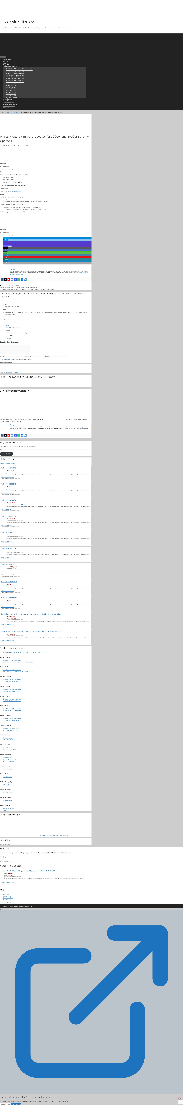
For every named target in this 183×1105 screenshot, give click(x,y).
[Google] (12, 279)
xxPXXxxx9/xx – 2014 (11, 88)
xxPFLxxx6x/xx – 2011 (11, 94)
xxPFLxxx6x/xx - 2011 (13, 285)
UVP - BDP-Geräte (8, 785)
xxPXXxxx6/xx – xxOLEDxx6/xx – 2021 (15, 76)
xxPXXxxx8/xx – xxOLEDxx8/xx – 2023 (15, 73)
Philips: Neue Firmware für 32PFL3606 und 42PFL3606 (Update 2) (19, 287)
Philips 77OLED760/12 (9, 516)
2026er (2, 463)
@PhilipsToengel (16, 191)
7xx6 (4, 810)
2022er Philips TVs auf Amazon (12, 701)
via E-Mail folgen (6, 453)
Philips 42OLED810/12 (9, 532)
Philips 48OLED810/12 (9, 548)
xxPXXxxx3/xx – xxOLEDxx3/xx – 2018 (15, 82)
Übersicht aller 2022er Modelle (12, 699)
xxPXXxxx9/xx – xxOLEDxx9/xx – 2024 (15, 71)
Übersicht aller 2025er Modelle (12, 670)
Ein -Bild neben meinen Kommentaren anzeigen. (17, 359)
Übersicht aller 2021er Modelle (11, 709)
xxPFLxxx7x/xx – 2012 (11, 92)
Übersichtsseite (7, 738)
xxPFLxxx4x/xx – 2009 (11, 97)
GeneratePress (29, 906)
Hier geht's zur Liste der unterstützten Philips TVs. (54, 835)
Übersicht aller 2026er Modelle (12, 660)
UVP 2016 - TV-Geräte (9, 759)
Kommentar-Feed (8, 898)
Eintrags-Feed (7, 896)
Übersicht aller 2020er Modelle (12, 718)
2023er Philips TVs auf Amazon (12, 691)
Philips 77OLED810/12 (9, 598)
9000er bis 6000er (8, 808)
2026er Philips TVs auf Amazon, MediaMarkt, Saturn (18, 662)
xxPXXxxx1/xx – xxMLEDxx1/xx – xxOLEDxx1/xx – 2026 (19, 68)
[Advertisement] (91, 43)
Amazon (82, 272)
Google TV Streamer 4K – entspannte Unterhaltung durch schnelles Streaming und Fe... (31, 614)
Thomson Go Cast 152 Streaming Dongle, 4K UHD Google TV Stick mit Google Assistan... (32, 631)
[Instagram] (15, 279)
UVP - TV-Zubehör (8, 761)
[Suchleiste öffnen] (1, 55)
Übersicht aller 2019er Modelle (12, 728)
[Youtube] (9, 279)
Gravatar (6, 359)
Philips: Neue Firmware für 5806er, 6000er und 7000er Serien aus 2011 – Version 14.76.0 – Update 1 (28, 289)
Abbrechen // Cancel (5, 1104)
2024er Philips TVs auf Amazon (12, 681)
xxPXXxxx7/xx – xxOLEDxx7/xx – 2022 (15, 75)
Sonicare (5, 61)
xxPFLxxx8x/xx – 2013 (11, 90)
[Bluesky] (25, 279)
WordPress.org (7, 900)
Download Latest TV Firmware (11, 104)
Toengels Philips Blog (19, 21)
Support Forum (7, 59)
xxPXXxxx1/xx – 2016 (11, 85)
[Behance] (22, 279)
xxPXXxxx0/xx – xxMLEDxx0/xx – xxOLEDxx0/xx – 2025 (19, 70)
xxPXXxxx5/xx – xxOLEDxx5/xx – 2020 (15, 78)
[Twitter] (5, 279)
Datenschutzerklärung (9, 106)
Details (22, 504)
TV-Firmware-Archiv (8, 102)
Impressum (6, 107)
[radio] (47, 149)
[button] (6, 238)
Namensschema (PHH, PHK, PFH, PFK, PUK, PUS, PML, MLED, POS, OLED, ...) (25, 652)
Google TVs (6, 65)
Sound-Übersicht (7, 101)
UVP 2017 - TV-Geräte (9, 749)
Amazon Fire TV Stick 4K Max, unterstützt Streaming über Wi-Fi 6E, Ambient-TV (29, 871)
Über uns (2, 903)
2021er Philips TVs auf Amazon (12, 710)
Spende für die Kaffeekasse (16, 274)
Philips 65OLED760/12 (9, 500)
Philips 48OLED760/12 (9, 468)
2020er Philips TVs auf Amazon (12, 720)
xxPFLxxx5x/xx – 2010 (11, 95)
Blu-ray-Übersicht (7, 99)
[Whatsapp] (18, 279)
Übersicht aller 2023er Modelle (12, 689)
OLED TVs (5, 63)
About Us (10, 903)
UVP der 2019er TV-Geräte (11, 730)
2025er (8, 463)
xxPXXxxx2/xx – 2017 (11, 83)
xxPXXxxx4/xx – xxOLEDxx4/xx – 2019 (15, 80)
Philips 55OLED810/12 (9, 564)
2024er (13, 463)
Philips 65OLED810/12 (9, 582)
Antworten (6, 320)
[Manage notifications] (179, 1098)
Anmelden (6, 894)
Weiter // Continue (16, 1104)
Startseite (9, 112)
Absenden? (3, 163)
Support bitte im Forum (64, 853)
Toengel (8, 325)
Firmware (16, 112)
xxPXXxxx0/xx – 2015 (11, 87)
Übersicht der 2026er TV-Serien (9, 372)
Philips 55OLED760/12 (9, 484)
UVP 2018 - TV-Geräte (9, 740)
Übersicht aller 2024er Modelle (12, 679)
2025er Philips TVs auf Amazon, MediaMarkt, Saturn (18, 671)
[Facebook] (2, 279)
